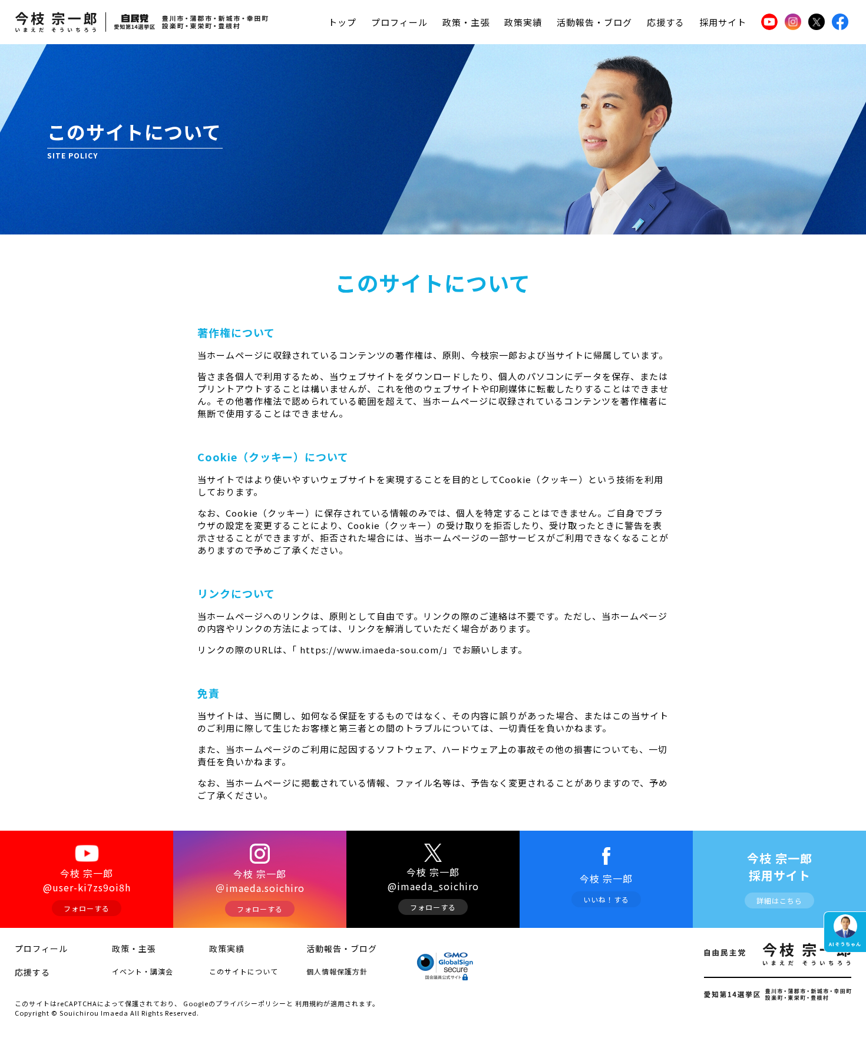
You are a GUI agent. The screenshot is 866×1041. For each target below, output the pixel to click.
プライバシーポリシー (251, 1003)
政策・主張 (466, 22)
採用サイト (722, 22)
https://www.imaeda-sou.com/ (370, 649)
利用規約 (309, 1003)
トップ (342, 22)
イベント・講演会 (142, 971)
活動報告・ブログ (594, 22)
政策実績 (523, 22)
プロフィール (399, 22)
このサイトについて (243, 971)
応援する (666, 22)
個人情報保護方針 (337, 971)
